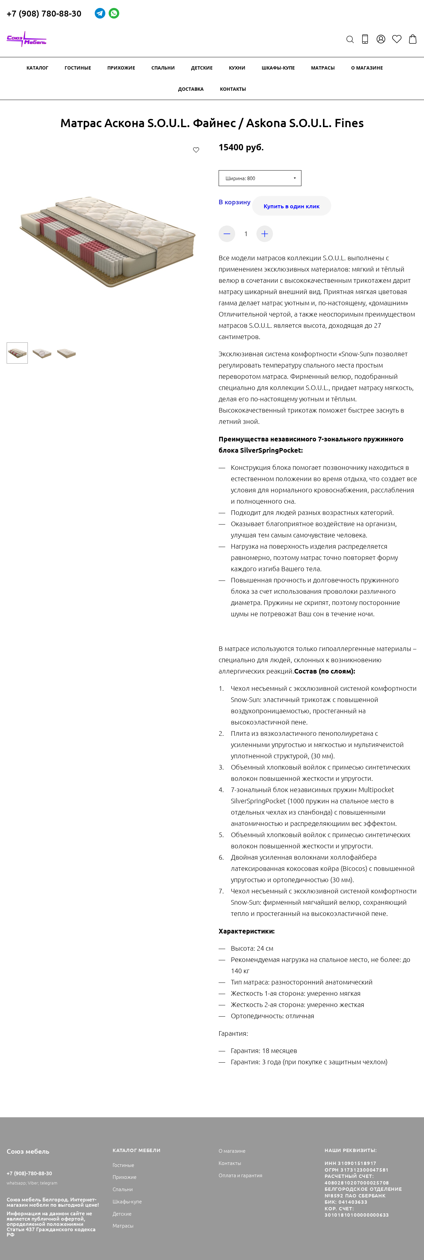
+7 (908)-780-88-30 (29, 1173)
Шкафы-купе (278, 68)
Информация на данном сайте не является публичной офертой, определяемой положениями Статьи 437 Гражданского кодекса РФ (51, 1223)
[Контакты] (365, 39)
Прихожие (121, 68)
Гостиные (78, 68)
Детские (202, 68)
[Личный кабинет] (381, 39)
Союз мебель (28, 1151)
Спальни (163, 68)
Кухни (237, 68)
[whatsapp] (114, 13)
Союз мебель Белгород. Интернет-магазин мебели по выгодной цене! (53, 1201)
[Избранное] (396, 39)
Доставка (191, 89)
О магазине (367, 68)
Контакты (233, 89)
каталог (37, 68)
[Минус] (227, 234)
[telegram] (100, 13)
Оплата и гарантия (240, 1175)
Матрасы (323, 68)
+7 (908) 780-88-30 (44, 13)
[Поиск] (350, 39)
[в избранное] (196, 150)
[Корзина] (412, 39)
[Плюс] (264, 234)
